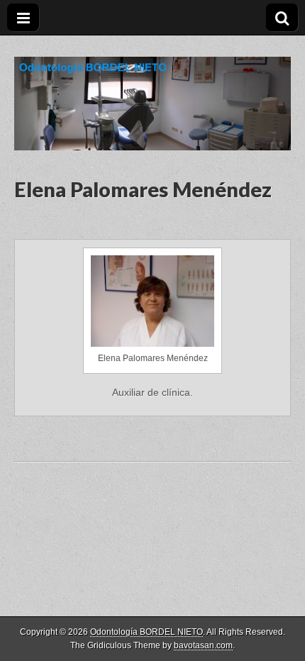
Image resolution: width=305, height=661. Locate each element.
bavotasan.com (203, 645)
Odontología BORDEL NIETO (146, 632)
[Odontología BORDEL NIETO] (152, 92)
